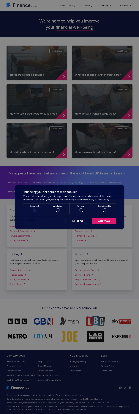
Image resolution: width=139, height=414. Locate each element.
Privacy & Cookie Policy (98, 199)
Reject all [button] (77, 221)
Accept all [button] (104, 221)
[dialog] (69, 207)
